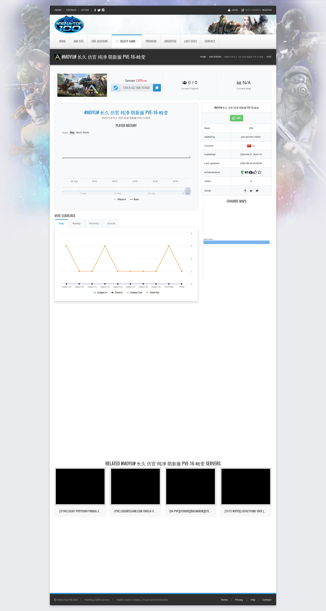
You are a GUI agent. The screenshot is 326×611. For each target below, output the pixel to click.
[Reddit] (251, 190)
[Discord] (103, 10)
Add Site (79, 41)
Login (235, 10)
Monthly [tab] (94, 223)
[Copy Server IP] (157, 87)
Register (266, 10)
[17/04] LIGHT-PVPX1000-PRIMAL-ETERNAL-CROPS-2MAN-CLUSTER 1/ (80, 511)
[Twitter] (99, 10)
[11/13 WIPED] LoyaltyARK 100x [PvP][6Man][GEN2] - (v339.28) (246, 511)
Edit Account (99, 41)
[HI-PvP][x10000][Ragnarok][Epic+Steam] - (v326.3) (191, 511)
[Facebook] (95, 10)
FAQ (253, 599)
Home (62, 41)
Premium (151, 41)
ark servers (215, 56)
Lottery (85, 10)
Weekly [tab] (76, 223)
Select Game (128, 41)
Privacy (239, 599)
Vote (269, 56)
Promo (58, 10)
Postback (71, 10)
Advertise (170, 41)
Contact (210, 41)
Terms (224, 599)
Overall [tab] (111, 223)
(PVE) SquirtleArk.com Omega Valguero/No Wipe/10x (135, 511)
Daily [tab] (61, 223)
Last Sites (190, 41)
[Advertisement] (236, 336)
